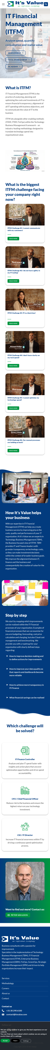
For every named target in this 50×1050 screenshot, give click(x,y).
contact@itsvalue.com (16, 1014)
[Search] (46, 4)
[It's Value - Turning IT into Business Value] (25, 4)
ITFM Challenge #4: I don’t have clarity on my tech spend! (24, 356)
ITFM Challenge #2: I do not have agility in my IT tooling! (24, 271)
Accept (5, 1041)
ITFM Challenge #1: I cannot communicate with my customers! (24, 229)
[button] (3, 4)
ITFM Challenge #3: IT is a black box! (22, 313)
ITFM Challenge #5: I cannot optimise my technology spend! (23, 399)
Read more (13, 238)
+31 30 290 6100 (14, 1010)
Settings (26, 1041)
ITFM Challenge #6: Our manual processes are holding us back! (24, 441)
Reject (15, 1041)
